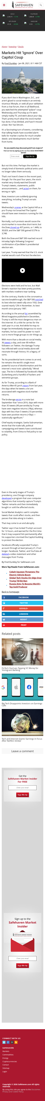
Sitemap (5, 1068)
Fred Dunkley (10, 63)
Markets (5, 1051)
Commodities (8, 1054)
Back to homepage (10, 591)
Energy (5, 1058)
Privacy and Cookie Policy (12, 1091)
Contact (5, 1065)
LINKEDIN (23, 614)
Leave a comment (22, 751)
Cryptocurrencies (9, 1061)
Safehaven (8, 1048)
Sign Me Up (23, 795)
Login (4, 1071)
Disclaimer (35, 1089)
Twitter (24, 603)
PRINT (23, 625)
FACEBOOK (24, 597)
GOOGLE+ (23, 608)
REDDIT (23, 619)
